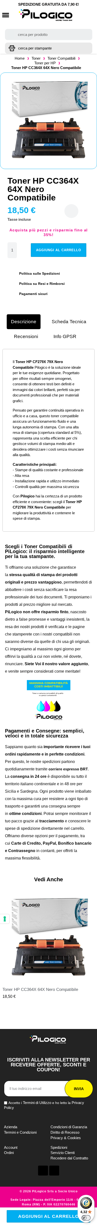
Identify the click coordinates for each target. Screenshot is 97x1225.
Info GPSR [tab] (64, 336)
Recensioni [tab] (26, 336)
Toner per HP (45, 63)
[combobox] (48, 34)
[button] (5, 15)
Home (20, 58)
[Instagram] (54, 1171)
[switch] (86, 1218)
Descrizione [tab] (23, 321)
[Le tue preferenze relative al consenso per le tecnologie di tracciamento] (4, 919)
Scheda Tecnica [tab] (69, 321)
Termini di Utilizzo (37, 1103)
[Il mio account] (80, 15)
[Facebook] (43, 1171)
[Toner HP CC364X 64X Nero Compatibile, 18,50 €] (48, 945)
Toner (36, 58)
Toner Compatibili (61, 58)
